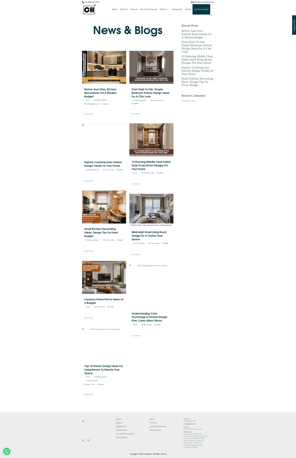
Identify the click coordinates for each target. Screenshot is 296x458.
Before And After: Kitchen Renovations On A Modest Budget (100, 92)
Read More (88, 114)
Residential (120, 426)
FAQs (152, 419)
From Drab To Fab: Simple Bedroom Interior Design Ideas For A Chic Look (150, 92)
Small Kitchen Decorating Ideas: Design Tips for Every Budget (101, 232)
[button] (6, 451)
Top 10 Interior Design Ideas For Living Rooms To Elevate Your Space (103, 369)
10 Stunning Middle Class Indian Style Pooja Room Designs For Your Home (151, 165)
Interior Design (100, 100)
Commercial (121, 430)
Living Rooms (138, 243)
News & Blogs (121, 437)
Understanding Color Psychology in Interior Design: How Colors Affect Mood (150, 316)
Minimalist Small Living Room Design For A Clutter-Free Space (149, 235)
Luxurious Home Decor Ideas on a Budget (104, 301)
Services (119, 423)
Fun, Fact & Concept (125, 433)
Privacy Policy (155, 430)
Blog (88, 100)
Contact (153, 423)
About (119, 419)
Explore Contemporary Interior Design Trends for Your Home (103, 164)
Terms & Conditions (158, 426)
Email (199, 428)
